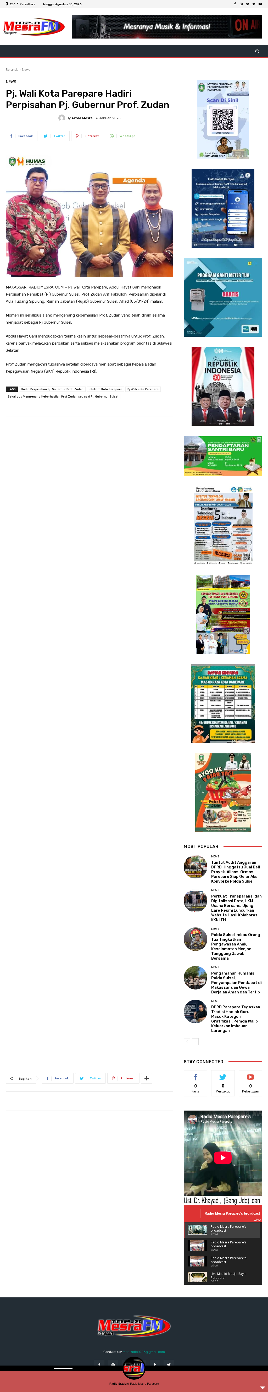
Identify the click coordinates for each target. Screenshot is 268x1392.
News (26, 69)
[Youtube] (260, 4)
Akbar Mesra (82, 118)
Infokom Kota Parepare (105, 389)
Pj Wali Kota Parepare (143, 389)
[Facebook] (235, 4)
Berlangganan (252, 1074)
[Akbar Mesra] (62, 118)
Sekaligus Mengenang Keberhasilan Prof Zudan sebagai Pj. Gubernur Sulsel (63, 396)
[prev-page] (187, 1041)
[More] (146, 1078)
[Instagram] (241, 4)
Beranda (12, 69)
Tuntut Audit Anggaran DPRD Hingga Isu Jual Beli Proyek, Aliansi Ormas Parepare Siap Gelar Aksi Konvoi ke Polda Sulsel (235, 872)
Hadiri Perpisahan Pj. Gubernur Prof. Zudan (52, 389)
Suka (196, 1074)
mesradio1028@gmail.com (144, 1352)
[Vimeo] (254, 4)
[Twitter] (247, 4)
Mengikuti (223, 1074)
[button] (257, 51)
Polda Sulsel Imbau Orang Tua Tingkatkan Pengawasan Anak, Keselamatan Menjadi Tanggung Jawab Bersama (235, 946)
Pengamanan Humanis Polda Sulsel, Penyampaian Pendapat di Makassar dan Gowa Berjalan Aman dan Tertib (236, 982)
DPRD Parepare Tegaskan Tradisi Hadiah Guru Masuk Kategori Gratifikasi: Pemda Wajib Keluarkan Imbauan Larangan (235, 1019)
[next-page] (195, 1041)
